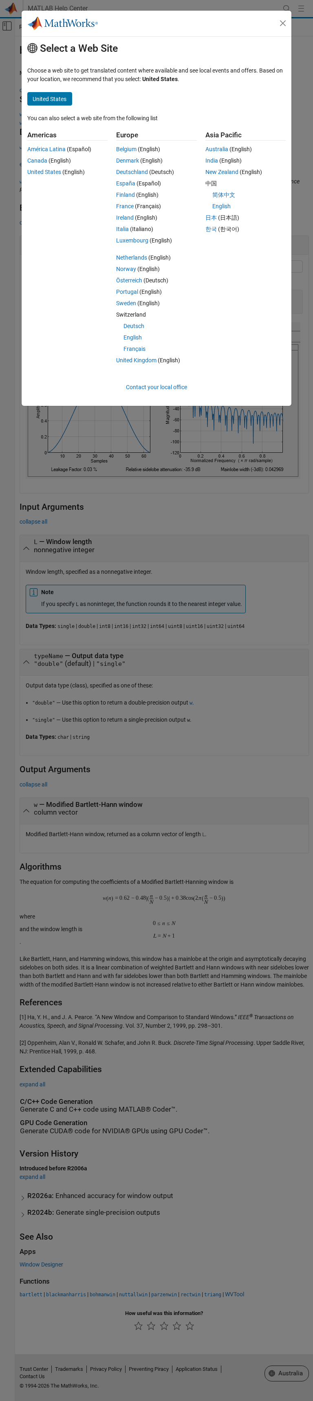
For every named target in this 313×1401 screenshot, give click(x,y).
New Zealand (221, 172)
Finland (125, 195)
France (125, 206)
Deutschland (132, 172)
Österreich (129, 280)
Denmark (127, 160)
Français (134, 349)
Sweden (126, 303)
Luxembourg (132, 240)
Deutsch (133, 326)
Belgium (126, 149)
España (125, 183)
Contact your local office (156, 387)
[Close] (283, 23)
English (132, 337)
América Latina (46, 149)
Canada (37, 160)
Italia (122, 229)
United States (44, 172)
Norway (126, 269)
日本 (211, 217)
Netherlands (131, 257)
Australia (216, 149)
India (211, 160)
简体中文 (223, 195)
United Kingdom (136, 360)
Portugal (127, 292)
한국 (211, 229)
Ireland (125, 217)
